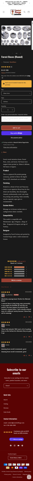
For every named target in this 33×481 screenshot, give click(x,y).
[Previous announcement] (3, 3)
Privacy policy (7, 474)
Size (2, 89)
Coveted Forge (9, 471)
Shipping (3, 72)
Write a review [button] (16, 280)
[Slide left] (12, 53)
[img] (5, 292)
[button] (4, 12)
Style (2, 98)
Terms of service (17, 474)
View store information (10, 147)
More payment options (16, 137)
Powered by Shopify (18, 471)
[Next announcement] (30, 3)
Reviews (6, 408)
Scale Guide (7, 412)
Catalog (6, 404)
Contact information (17, 477)
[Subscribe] (27, 385)
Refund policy (27, 471)
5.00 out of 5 (21, 261)
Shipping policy (26, 474)
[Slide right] (21, 53)
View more (8, 62)
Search (6, 400)
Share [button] (5, 152)
